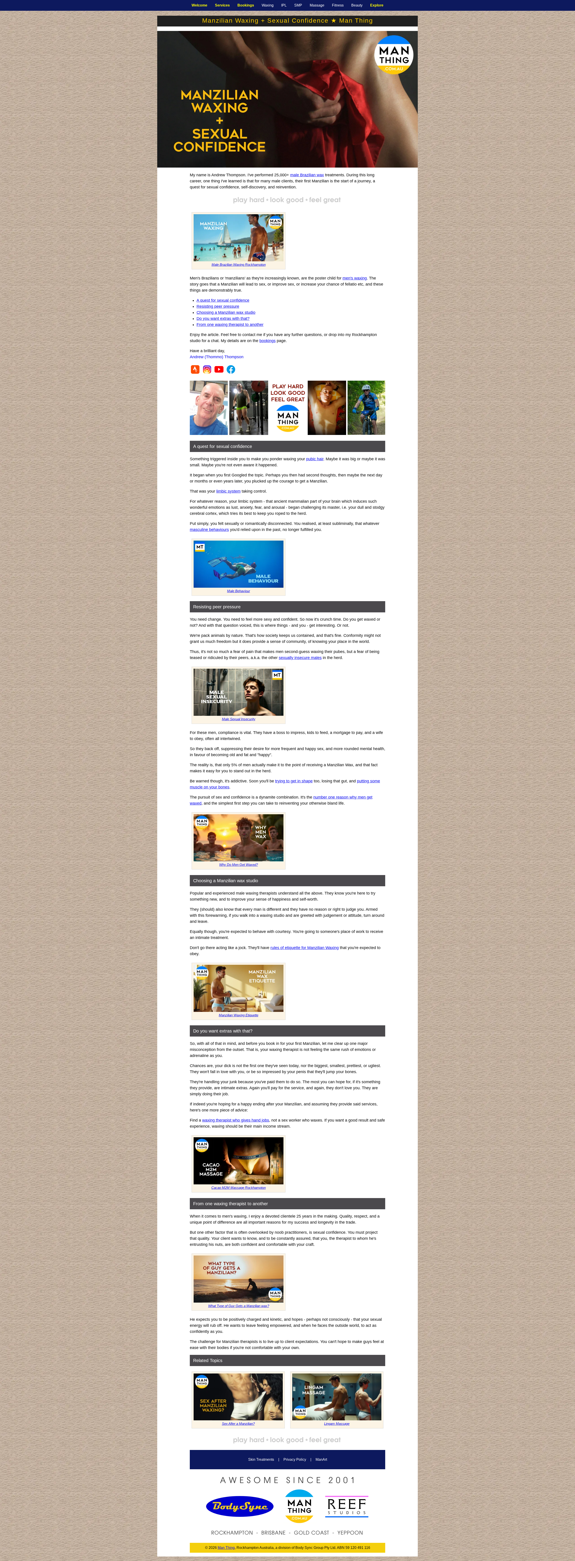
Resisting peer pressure (218, 306)
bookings (267, 340)
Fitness (338, 5)
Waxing (268, 5)
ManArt (321, 1459)
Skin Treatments (261, 1459)
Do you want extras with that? (223, 318)
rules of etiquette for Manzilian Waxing (304, 947)
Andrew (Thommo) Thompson (216, 357)
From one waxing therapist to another (230, 324)
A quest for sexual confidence (223, 300)
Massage (317, 5)
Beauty (357, 5)
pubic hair (314, 459)
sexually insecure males (300, 657)
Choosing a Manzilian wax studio (226, 312)
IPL (284, 5)
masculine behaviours (209, 529)
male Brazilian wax (307, 175)
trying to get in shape (294, 781)
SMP (298, 5)
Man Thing (226, 1548)
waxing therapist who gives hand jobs (235, 1120)
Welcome (199, 5)
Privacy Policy (294, 1459)
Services (222, 5)
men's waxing (355, 278)
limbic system (228, 491)
